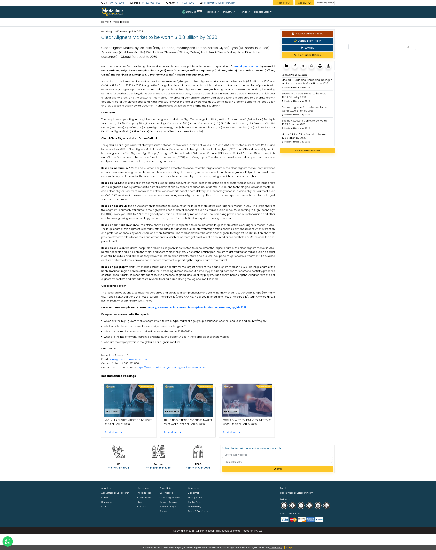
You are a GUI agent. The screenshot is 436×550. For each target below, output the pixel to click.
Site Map (164, 511)
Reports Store (262, 11)
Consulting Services (170, 497)
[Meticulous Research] (287, 66)
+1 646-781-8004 (115, 2)
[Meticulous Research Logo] (112, 11)
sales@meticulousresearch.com (218, 2)
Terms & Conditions (198, 511)
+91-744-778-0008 (184, 2)
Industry (228, 11)
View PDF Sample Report (309, 33)
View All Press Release (307, 150)
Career (104, 497)
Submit (278, 468)
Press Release (144, 492)
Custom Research (169, 502)
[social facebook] (292, 505)
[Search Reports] (408, 47)
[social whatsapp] (284, 505)
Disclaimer (193, 492)
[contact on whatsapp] (8, 541)
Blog (139, 502)
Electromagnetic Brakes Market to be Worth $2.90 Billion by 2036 (304, 109)
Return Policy (194, 506)
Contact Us (107, 502)
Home (105, 22)
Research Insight (168, 506)
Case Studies (144, 497)
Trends (243, 11)
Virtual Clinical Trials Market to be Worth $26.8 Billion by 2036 (305, 136)
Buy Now (309, 47)
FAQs (103, 506)
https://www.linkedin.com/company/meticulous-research (172, 367)
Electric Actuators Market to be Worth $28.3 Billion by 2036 (304, 122)
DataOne (193, 11)
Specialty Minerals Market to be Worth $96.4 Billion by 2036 (304, 95)
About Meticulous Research (115, 492)
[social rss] (326, 505)
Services (211, 11)
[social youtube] (318, 505)
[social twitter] (309, 505)
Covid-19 (141, 506)
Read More (112, 432)
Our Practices (166, 492)
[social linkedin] (301, 505)
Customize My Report (309, 40)
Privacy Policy (195, 497)
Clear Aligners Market (246, 66)
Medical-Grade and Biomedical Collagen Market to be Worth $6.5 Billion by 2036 (307, 81)
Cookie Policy (275, 547)
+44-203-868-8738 (150, 2)
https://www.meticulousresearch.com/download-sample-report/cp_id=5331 (196, 307)
